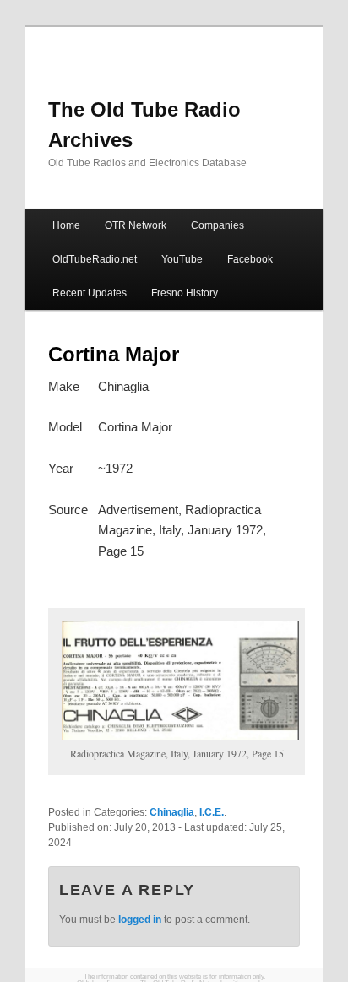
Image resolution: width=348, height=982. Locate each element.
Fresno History (184, 293)
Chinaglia (172, 812)
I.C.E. (211, 812)
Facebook (250, 259)
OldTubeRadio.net (94, 259)
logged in (139, 919)
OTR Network (135, 225)
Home (66, 225)
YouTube (182, 259)
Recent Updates (89, 293)
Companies (217, 225)
